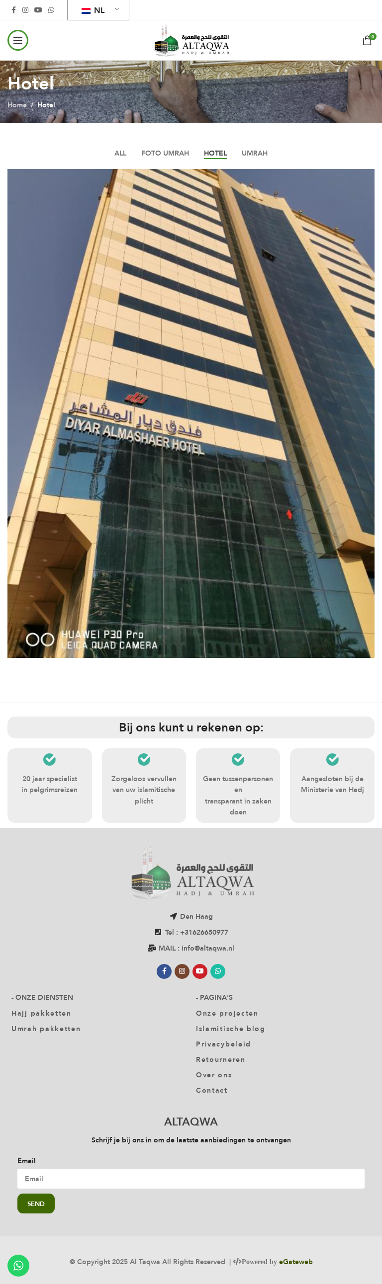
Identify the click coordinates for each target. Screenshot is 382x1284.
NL (98, 9)
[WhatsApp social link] (51, 10)
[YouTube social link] (38, 10)
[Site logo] (191, 39)
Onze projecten (227, 1013)
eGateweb (296, 1261)
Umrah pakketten (46, 1028)
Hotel (46, 104)
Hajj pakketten (41, 1013)
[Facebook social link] (13, 10)
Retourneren (221, 1059)
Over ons (214, 1074)
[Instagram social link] (25, 10)
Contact (212, 1090)
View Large (366, 177)
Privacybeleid (223, 1044)
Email (26, 1160)
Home (17, 104)
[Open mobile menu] (17, 40)
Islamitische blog (231, 1028)
